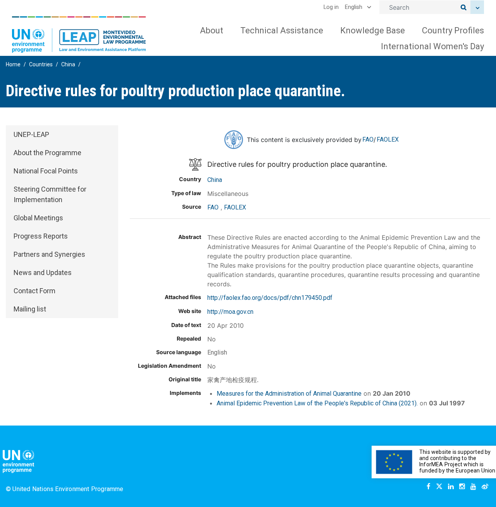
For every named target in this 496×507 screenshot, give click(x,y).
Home (13, 64)
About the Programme (47, 153)
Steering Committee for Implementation (50, 194)
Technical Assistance (281, 30)
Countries (41, 64)
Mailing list (30, 309)
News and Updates (43, 272)
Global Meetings (38, 218)
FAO (368, 139)
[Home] (79, 34)
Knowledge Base (372, 30)
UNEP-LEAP (31, 134)
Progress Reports (41, 236)
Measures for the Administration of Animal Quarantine (289, 393)
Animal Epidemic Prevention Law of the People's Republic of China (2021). (317, 403)
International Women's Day (432, 46)
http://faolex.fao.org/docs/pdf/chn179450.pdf (269, 297)
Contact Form (34, 291)
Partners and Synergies (49, 254)
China (68, 64)
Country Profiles (453, 30)
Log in (331, 7)
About (211, 30)
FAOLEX (388, 139)
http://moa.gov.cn (230, 311)
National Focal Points (46, 171)
